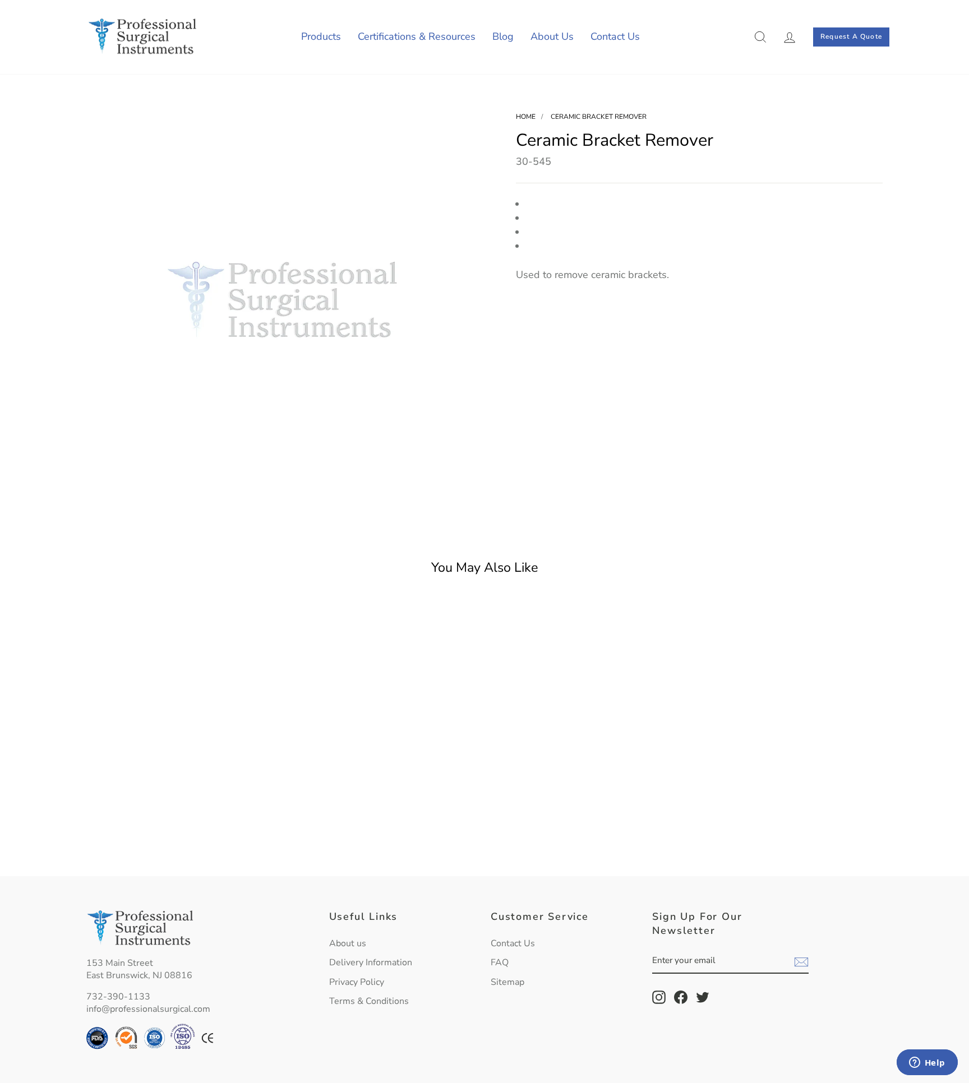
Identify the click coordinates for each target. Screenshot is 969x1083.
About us (347, 943)
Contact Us (615, 36)
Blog (503, 36)
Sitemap (507, 982)
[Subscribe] (801, 961)
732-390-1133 (118, 997)
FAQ (500, 962)
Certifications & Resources (417, 36)
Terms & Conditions (369, 1001)
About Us (552, 36)
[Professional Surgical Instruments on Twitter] (702, 997)
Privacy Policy (356, 982)
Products (321, 36)
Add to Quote (181, 841)
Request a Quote (851, 36)
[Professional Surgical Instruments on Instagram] (659, 997)
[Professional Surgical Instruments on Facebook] (680, 997)
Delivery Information (370, 962)
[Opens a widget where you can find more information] (927, 1063)
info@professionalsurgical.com (148, 1009)
